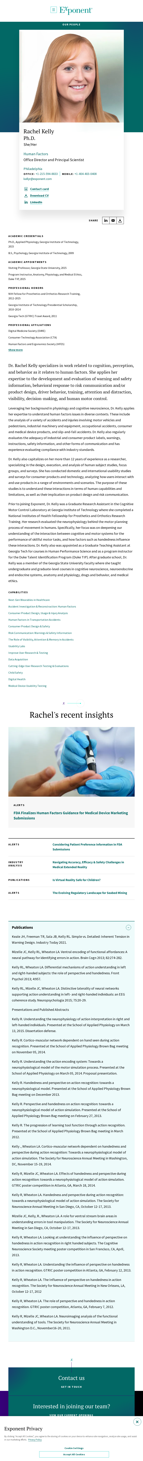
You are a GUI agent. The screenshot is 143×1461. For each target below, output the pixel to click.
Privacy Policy (35, 1439)
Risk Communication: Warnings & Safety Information (40, 633)
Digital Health (16, 679)
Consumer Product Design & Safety (29, 626)
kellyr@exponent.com (38, 178)
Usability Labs (16, 646)
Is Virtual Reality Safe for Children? (76, 880)
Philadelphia (33, 169)
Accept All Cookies (74, 1454)
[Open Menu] (54, 10)
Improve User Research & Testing (28, 652)
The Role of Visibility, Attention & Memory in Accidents (41, 639)
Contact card (39, 189)
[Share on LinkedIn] (105, 220)
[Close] (137, 1422)
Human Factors (36, 153)
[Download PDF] (120, 220)
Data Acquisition (18, 659)
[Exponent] (76, 11)
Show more (15, 350)
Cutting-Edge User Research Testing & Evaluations (38, 666)
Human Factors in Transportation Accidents (34, 619)
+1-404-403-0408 (85, 174)
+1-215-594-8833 (47, 174)
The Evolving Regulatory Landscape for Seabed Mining (89, 893)
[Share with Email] (113, 220)
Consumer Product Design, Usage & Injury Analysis (38, 613)
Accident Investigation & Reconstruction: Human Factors (42, 606)
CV (39, 196)
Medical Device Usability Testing (27, 686)
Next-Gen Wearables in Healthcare (29, 600)
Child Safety (15, 672)
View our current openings (71, 1415)
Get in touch (71, 1386)
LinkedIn (36, 202)
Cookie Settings (74, 1448)
